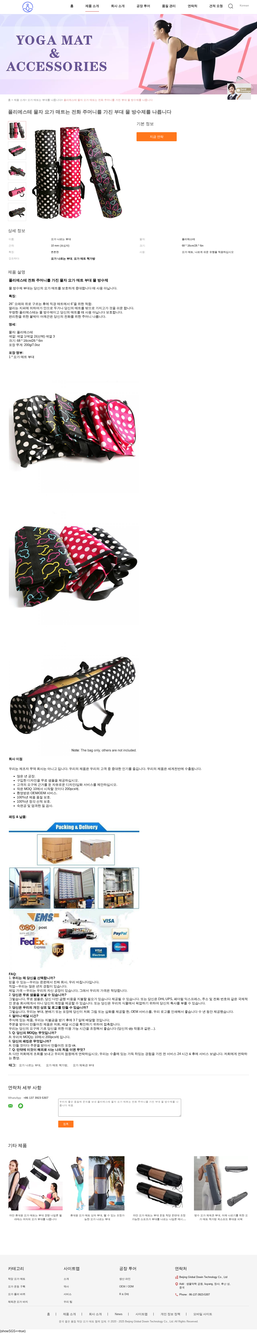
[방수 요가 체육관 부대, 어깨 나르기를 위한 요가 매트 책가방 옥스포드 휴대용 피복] (221, 1183)
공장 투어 (143, 6)
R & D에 (124, 1294)
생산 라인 (125, 1278)
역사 (66, 1286)
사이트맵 (142, 1314)
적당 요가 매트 (16, 1278)
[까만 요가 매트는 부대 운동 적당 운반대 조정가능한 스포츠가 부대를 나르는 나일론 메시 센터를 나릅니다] (159, 1183)
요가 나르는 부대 (29, 1065)
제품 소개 (92, 6)
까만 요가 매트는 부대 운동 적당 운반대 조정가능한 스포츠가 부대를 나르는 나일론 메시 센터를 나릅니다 (159, 1219)
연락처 (192, 6)
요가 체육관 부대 (83, 1065)
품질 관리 (169, 6)
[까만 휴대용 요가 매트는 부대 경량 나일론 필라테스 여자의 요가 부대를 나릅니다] (35, 1183)
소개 (66, 1278)
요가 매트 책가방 (56, 1065)
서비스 (67, 1294)
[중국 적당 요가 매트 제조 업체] (27, 7)
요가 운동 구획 (16, 1286)
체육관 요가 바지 (18, 1301)
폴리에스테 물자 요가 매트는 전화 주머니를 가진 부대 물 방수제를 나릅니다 (108, 99)
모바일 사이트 (202, 1314)
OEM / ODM (126, 1286)
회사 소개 (118, 6)
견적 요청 (216, 6)
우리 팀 (68, 1301)
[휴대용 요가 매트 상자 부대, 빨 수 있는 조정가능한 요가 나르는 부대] (97, 1183)
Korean (244, 5)
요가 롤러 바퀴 (16, 1294)
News (118, 1314)
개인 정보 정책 (170, 1314)
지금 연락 (156, 136)
